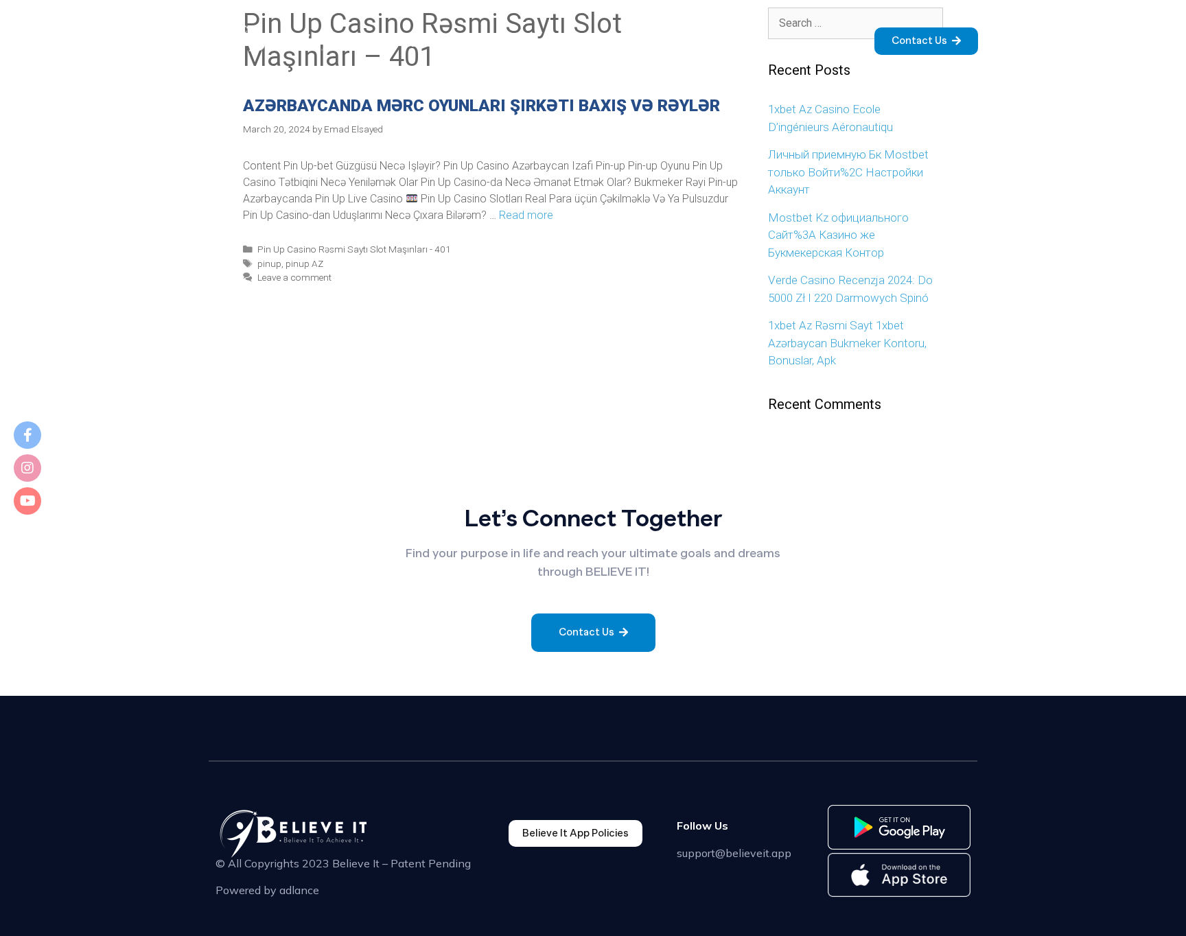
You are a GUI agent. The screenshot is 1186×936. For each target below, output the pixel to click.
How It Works (541, 43)
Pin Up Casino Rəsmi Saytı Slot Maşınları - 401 (354, 249)
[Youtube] (27, 501)
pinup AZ (304, 263)
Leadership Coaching (773, 43)
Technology (674, 43)
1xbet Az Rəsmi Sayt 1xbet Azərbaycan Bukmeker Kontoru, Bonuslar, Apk (847, 342)
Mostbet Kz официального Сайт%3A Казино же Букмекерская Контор (838, 235)
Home (417, 43)
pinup (269, 263)
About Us (469, 43)
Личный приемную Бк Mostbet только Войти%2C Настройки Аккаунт (848, 172)
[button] (926, 41)
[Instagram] (27, 468)
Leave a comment (294, 277)
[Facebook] (27, 435)
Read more (526, 215)
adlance (299, 890)
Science (610, 43)
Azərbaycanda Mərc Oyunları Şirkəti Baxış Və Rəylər (481, 105)
